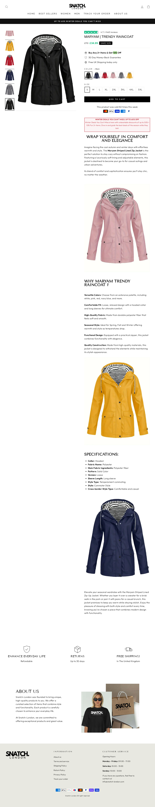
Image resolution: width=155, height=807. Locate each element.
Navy (96, 75)
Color (92, 69)
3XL (123, 89)
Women (66, 13)
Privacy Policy (60, 774)
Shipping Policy (60, 766)
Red (104, 75)
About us (121, 13)
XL (106, 89)
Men (77, 13)
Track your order (61, 779)
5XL (140, 89)
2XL (114, 89)
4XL (131, 89)
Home (31, 13)
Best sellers (48, 13)
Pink (113, 75)
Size (87, 84)
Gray (121, 75)
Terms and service (61, 761)
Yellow (129, 75)
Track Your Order (97, 13)
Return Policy (59, 770)
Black (88, 75)
